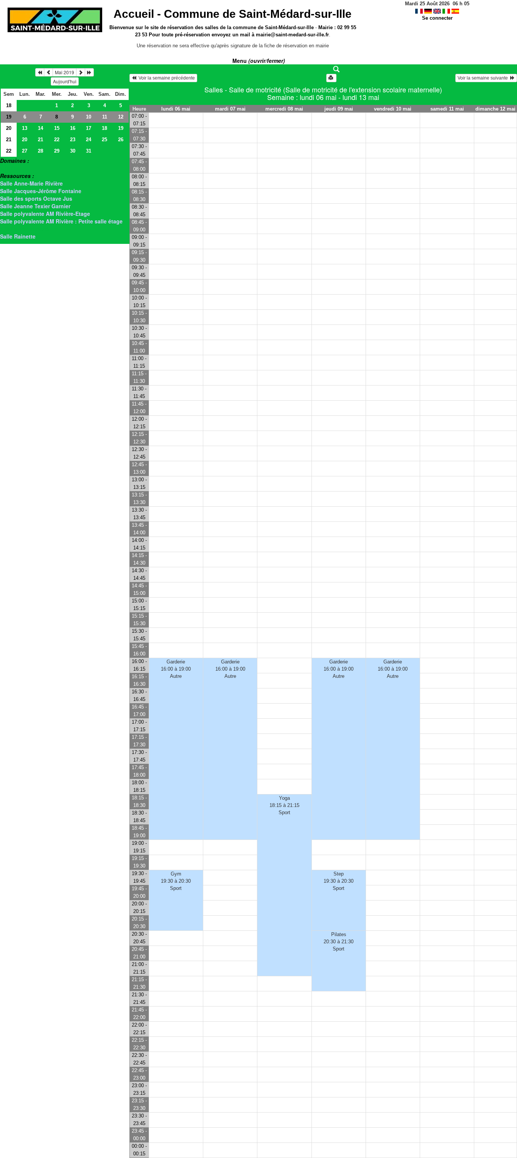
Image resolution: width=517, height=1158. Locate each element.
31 (88, 151)
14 (40, 128)
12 (120, 117)
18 (8, 105)
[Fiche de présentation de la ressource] (323, 69)
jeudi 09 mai (338, 109)
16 (72, 128)
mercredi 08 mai (284, 109)
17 (88, 128)
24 (88, 139)
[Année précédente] (39, 72)
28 (40, 151)
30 (72, 151)
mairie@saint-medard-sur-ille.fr (292, 34)
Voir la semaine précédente (165, 78)
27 (24, 151)
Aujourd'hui (64, 81)
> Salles (10, 168)
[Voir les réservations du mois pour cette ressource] (48, 72)
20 (8, 128)
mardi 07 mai (230, 109)
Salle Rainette (18, 236)
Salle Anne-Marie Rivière (31, 183)
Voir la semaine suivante (484, 78)
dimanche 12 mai (495, 109)
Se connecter (437, 18)
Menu (258, 60)
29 (56, 151)
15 (56, 128)
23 (72, 139)
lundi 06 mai (175, 109)
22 (56, 139)
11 (104, 117)
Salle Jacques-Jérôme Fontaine (40, 191)
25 (104, 139)
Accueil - (233, 14)
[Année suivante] (89, 72)
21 (8, 139)
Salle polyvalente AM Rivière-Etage (45, 213)
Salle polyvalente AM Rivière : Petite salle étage (61, 221)
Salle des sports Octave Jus (36, 198)
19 (8, 117)
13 (24, 128)
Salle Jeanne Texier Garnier (35, 206)
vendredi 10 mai (392, 109)
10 (88, 117)
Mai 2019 (64, 72)
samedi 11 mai (447, 109)
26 (120, 139)
